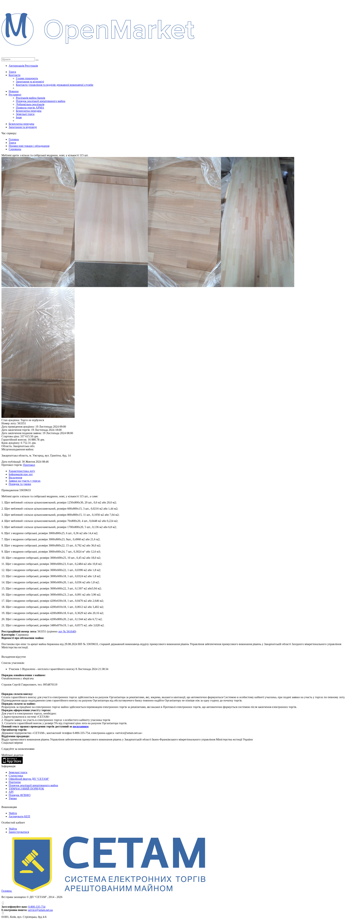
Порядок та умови (20, 484)
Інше (19, 117)
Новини (14, 91)
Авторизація (17, 65)
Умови (13, 798)
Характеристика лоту (22, 471)
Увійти (13, 813)
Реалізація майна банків (30, 97)
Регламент (15, 94)
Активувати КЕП (19, 816)
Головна (6, 890)
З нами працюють (27, 78)
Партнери (15, 782)
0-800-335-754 (36, 906)
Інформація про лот (21, 474)
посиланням (81, 726)
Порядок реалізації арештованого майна (40, 101)
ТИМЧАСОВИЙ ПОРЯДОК (26, 788)
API (11, 791)
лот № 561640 (66, 631)
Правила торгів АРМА (30, 107)
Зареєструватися (19, 831)
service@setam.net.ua (40, 910)
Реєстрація (31, 65)
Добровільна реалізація (30, 104)
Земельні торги (25, 114)
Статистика (16, 775)
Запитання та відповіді (30, 81)
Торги (12, 71)
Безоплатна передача (28, 110)
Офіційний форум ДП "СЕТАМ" (29, 778)
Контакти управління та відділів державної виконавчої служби (54, 84)
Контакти (14, 75)
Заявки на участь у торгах (24, 480)
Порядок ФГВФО (20, 795)
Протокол (29, 464)
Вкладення (15, 477)
